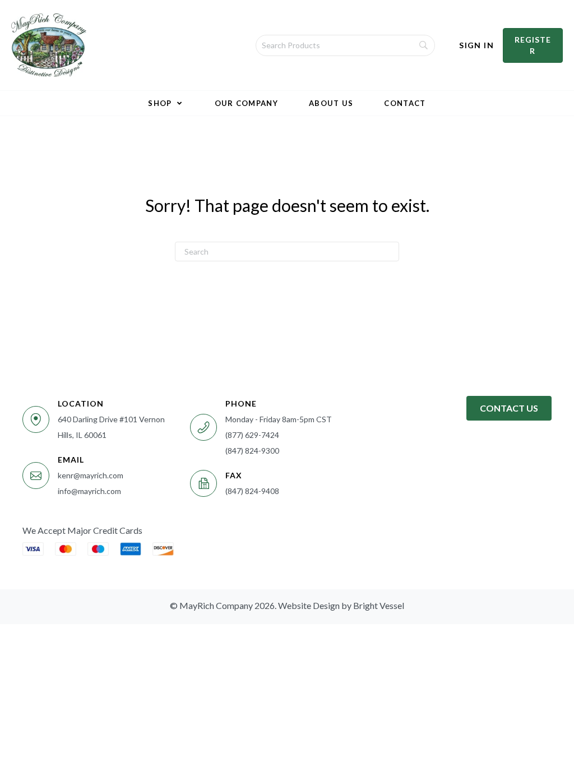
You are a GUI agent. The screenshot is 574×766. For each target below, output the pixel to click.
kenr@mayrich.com (90, 475)
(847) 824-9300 (252, 450)
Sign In (476, 45)
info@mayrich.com (89, 491)
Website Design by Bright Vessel (341, 605)
